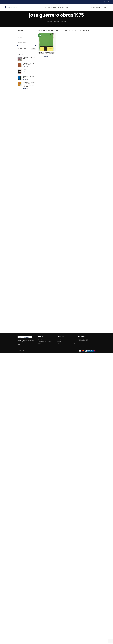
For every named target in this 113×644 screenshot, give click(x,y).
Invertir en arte (24, 350)
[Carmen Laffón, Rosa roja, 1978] (20, 59)
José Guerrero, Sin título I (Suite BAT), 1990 (28, 64)
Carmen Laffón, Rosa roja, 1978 (29, 58)
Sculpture (20, 37)
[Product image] (47, 42)
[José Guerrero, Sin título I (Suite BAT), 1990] (20, 65)
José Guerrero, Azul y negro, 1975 (29, 77)
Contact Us (40, 343)
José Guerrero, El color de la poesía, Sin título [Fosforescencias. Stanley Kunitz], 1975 (29, 84)
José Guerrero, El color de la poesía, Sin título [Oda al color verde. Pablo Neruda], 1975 (46, 54)
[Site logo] (11, 7)
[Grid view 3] (77, 30)
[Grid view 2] (75, 30)
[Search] (108, 7)
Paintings (19, 32)
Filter (33, 48)
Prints (19, 35)
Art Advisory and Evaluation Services (45, 341)
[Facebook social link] (104, 2)
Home (39, 30)
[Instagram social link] (108, 2)
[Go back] (27, 15)
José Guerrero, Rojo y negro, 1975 (29, 70)
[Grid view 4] (80, 30)
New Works (40, 339)
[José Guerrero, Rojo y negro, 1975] (20, 71)
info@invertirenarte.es (15, 1)
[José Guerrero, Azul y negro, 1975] (20, 78)
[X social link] (106, 2)
